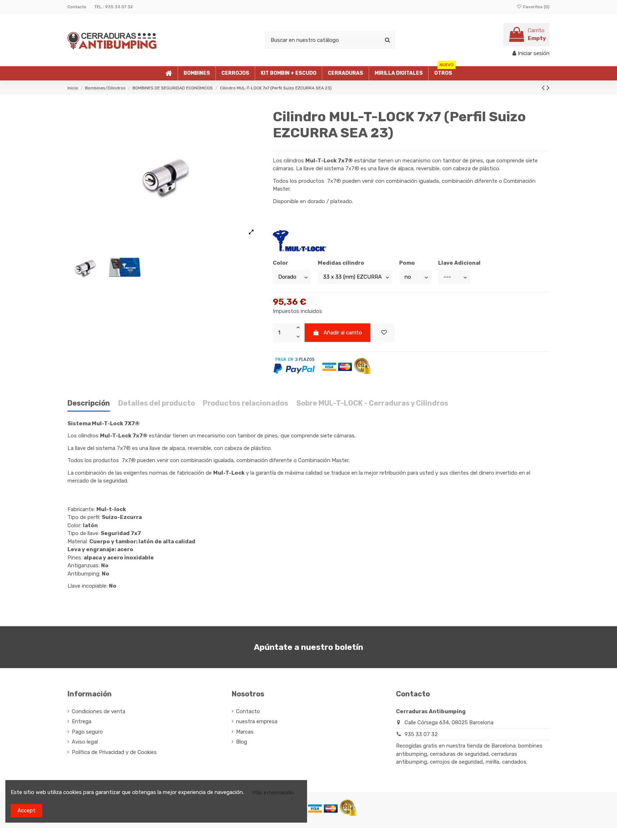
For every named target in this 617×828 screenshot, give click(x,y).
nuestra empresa (256, 721)
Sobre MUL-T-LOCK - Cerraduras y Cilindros (372, 403)
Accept (26, 810)
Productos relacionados (245, 403)
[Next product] (548, 88)
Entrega (81, 721)
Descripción (88, 403)
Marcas (245, 732)
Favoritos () (536, 6)
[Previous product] (544, 88)
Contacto (77, 6)
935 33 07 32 (421, 734)
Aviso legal (85, 742)
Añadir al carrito (342, 332)
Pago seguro (87, 732)
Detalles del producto (156, 403)
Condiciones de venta (98, 711)
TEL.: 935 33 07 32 (113, 6)
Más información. (273, 792)
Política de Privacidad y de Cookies (114, 752)
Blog (241, 742)
